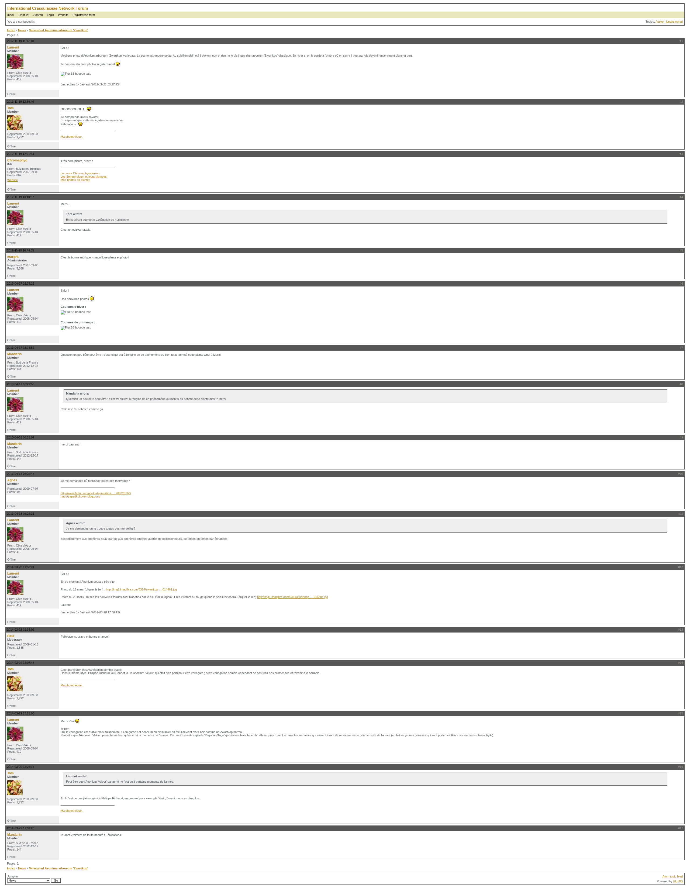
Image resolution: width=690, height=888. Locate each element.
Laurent (13, 47)
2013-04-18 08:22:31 (20, 513)
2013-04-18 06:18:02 (20, 437)
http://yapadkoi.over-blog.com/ (80, 496)
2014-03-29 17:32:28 (20, 828)
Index (11, 14)
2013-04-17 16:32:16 (20, 283)
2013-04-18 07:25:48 (20, 473)
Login (50, 14)
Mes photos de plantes (75, 179)
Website (63, 14)
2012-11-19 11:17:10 (20, 41)
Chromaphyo (17, 160)
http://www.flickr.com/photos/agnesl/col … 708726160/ (96, 493)
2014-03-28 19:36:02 (20, 629)
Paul (10, 636)
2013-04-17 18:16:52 (20, 347)
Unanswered (674, 21)
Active (660, 21)
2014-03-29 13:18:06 (20, 713)
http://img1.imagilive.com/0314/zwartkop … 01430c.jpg (292, 597)
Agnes (12, 480)
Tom (10, 108)
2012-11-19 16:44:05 (20, 250)
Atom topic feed (673, 876)
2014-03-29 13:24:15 (20, 766)
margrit (13, 257)
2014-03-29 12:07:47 (20, 662)
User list (24, 14)
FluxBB (678, 881)
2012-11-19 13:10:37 (20, 197)
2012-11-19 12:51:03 (20, 154)
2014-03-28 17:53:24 (20, 567)
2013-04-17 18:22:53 (20, 384)
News (22, 30)
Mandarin (14, 354)
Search (38, 14)
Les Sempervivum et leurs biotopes (84, 176)
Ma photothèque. (71, 136)
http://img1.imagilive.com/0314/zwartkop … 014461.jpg (141, 589)
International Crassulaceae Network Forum (47, 8)
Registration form (84, 14)
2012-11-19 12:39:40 (20, 101)
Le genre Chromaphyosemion (80, 173)
